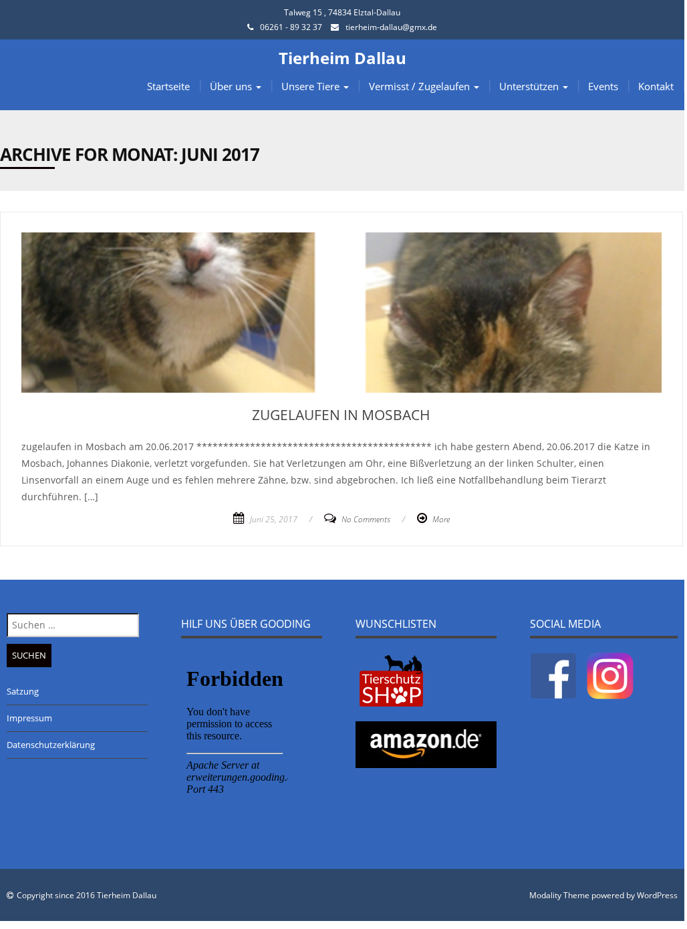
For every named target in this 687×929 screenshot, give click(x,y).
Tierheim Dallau (342, 58)
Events (603, 86)
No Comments (365, 519)
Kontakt (656, 86)
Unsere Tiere (311, 86)
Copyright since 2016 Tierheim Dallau (86, 895)
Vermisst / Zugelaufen (420, 86)
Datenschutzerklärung (51, 745)
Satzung (23, 691)
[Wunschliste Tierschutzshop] (391, 680)
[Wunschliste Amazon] (426, 743)
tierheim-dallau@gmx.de (391, 27)
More (441, 519)
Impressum (29, 718)
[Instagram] (610, 675)
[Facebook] (553, 675)
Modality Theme (559, 895)
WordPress (657, 895)
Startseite (168, 86)
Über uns (232, 86)
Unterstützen (530, 86)
